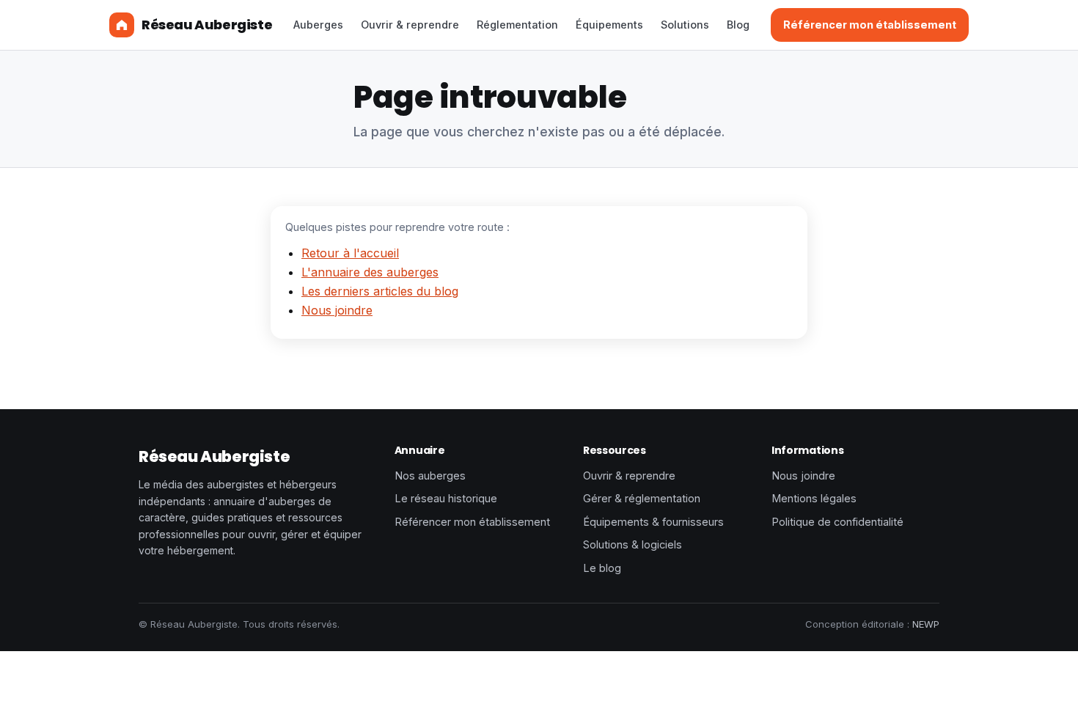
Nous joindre (337, 310)
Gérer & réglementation (641, 498)
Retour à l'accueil (350, 253)
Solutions (685, 24)
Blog (738, 24)
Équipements (609, 24)
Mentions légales (814, 498)
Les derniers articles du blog (379, 291)
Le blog (602, 568)
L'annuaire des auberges (370, 272)
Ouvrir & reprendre (410, 24)
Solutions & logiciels (632, 544)
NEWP (925, 624)
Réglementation (517, 24)
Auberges (318, 24)
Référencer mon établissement (869, 24)
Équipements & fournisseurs (653, 521)
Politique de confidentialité (837, 521)
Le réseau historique (446, 498)
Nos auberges (430, 475)
